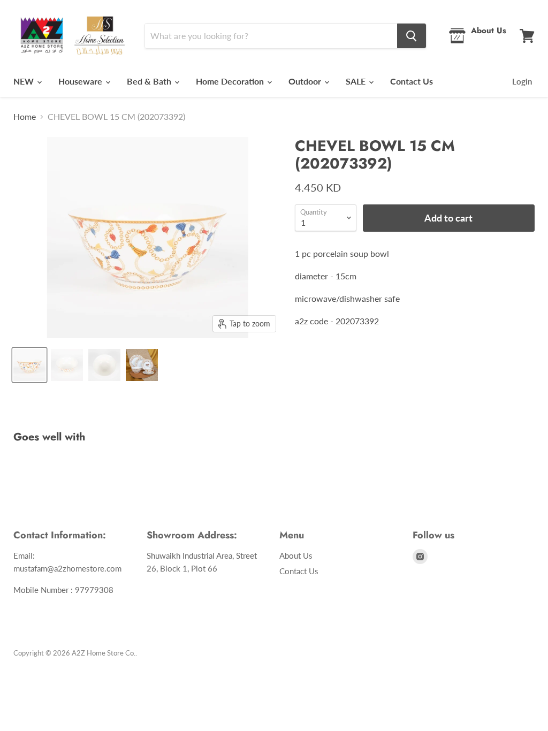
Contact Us (411, 81)
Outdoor (305, 81)
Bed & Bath (150, 81)
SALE (357, 81)
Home (24, 116)
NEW (24, 81)
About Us (296, 555)
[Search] (411, 36)
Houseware (81, 81)
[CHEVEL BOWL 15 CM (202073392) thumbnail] (29, 365)
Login (522, 81)
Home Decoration (231, 81)
